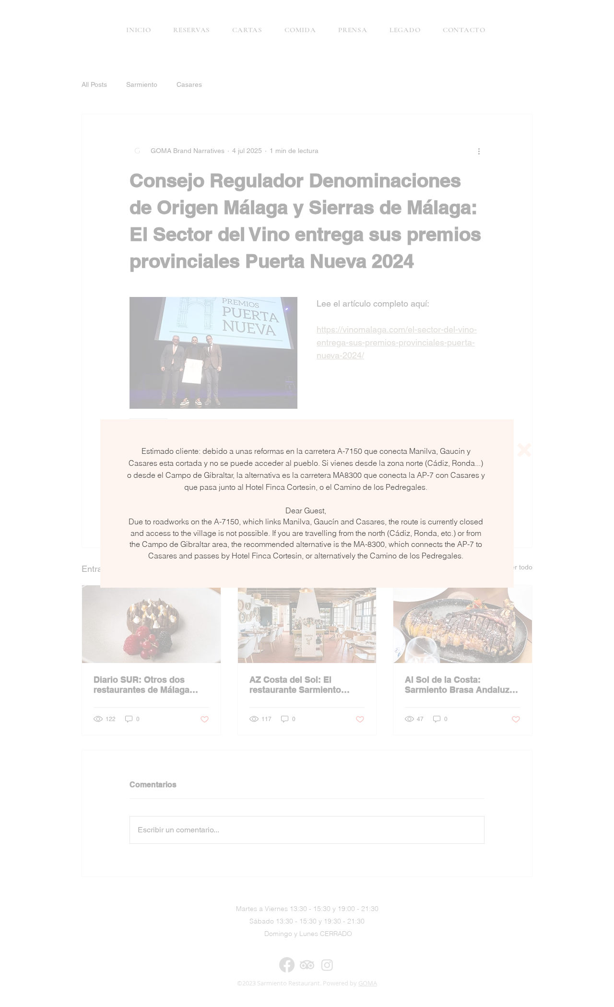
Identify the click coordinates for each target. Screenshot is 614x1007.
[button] (524, 450)
